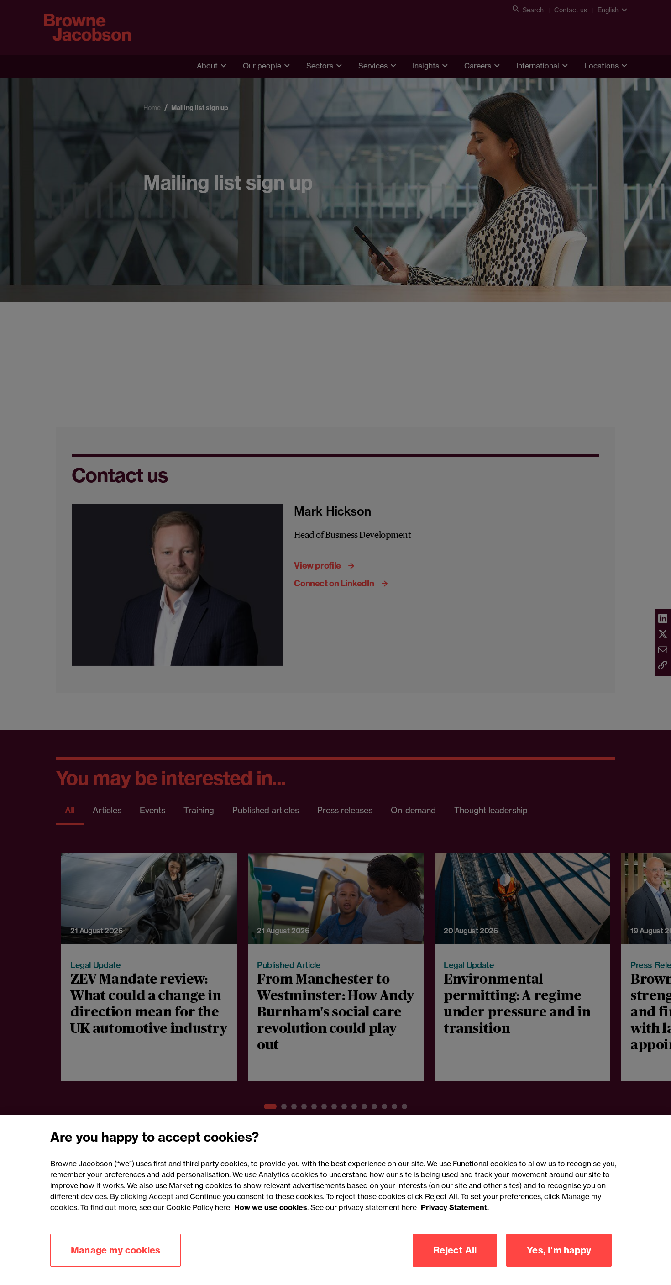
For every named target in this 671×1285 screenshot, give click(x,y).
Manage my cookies (115, 1250)
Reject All (455, 1250)
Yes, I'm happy (559, 1250)
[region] (335, 1200)
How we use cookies (270, 1207)
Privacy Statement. (455, 1207)
